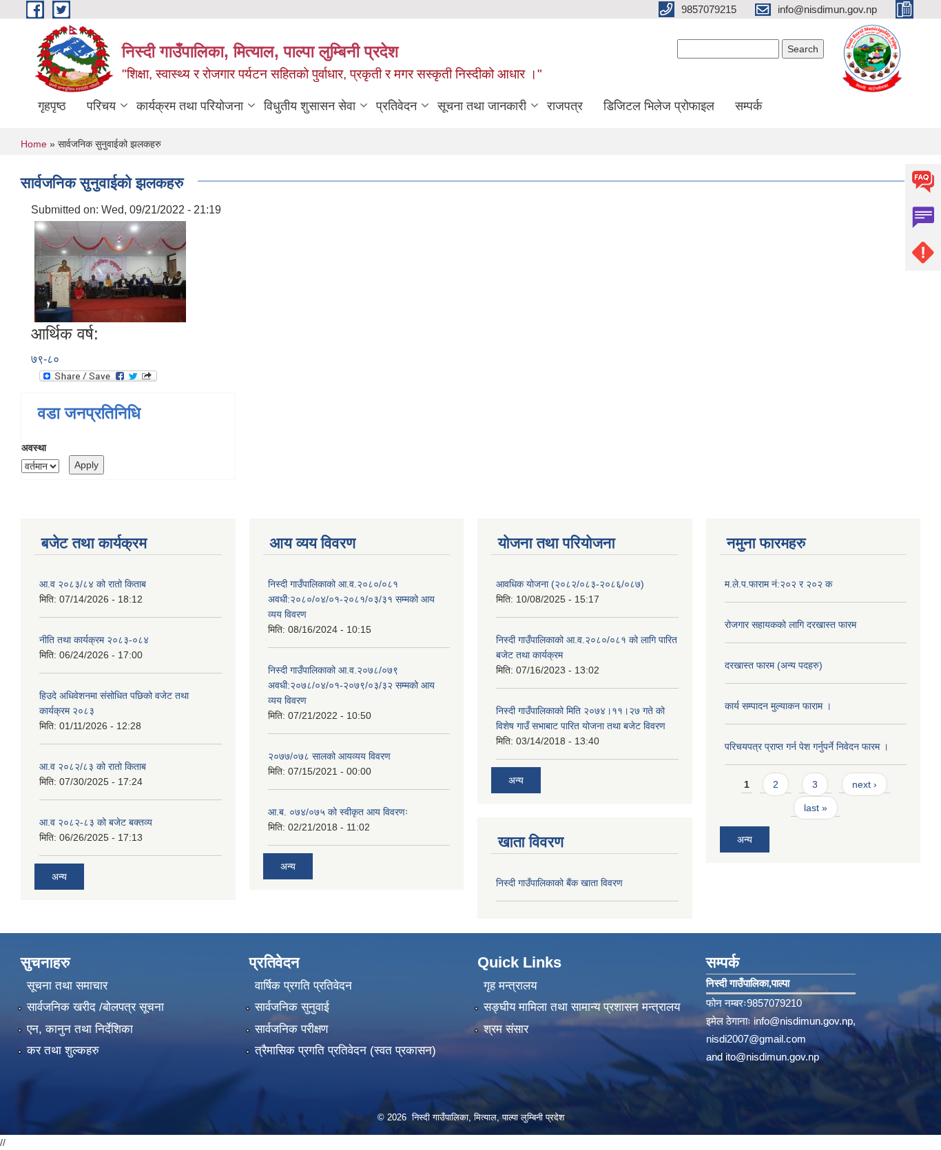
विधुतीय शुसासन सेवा (309, 106)
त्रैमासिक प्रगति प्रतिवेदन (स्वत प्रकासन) (345, 1050)
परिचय (101, 106)
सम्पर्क (748, 106)
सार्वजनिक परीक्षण (291, 1029)
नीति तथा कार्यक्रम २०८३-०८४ (94, 639)
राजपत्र (565, 106)
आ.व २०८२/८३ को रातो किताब (92, 766)
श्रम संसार (506, 1029)
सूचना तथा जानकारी (481, 106)
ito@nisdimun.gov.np (772, 1057)
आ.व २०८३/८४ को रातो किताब (92, 583)
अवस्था (33, 447)
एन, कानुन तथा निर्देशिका (80, 1029)
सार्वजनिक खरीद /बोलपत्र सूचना (95, 1007)
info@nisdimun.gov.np (803, 1021)
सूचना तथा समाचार (67, 985)
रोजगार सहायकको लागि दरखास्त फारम (790, 624)
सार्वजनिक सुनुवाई (292, 1007)
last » (815, 807)
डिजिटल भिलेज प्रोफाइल (658, 106)
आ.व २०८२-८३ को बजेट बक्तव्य (95, 822)
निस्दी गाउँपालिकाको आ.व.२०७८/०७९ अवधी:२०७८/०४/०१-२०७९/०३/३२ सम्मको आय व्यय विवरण (351, 685)
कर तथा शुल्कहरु (63, 1050)
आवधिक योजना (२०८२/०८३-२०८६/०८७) (570, 583)
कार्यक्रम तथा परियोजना (189, 106)
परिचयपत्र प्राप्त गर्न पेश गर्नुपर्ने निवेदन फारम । (807, 746)
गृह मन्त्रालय (510, 985)
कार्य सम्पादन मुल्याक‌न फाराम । (778, 705)
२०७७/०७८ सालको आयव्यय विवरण (329, 756)
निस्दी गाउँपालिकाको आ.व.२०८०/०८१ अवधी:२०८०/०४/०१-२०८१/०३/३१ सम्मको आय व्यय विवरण (351, 599)
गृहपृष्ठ (52, 106)
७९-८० (45, 359)
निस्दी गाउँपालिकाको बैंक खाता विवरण (559, 882)
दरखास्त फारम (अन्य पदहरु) (774, 665)
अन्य (59, 876)
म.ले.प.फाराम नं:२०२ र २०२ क (778, 583)
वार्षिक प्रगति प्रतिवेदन (303, 985)
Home (34, 143)
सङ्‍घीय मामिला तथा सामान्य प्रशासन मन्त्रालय (582, 1007)
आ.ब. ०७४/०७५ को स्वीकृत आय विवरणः (338, 811)
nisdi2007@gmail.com (756, 1039)
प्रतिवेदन (396, 106)
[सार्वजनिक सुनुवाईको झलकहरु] (110, 271)
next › (864, 784)
